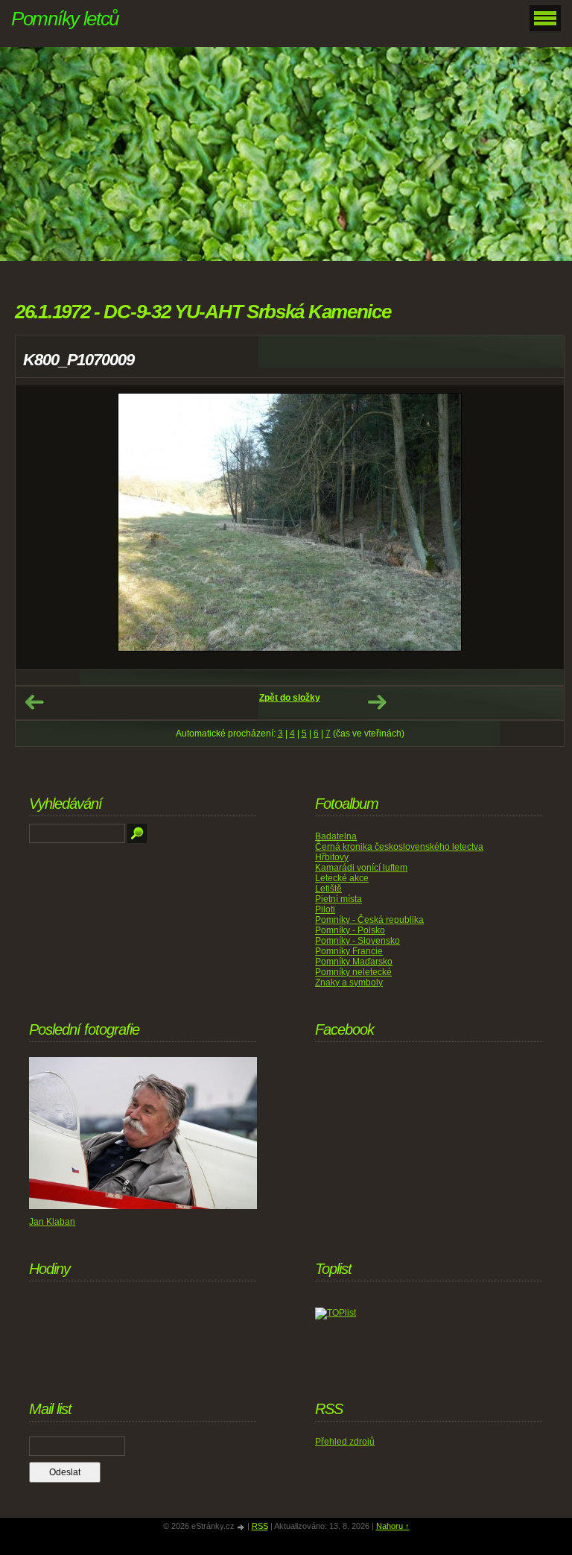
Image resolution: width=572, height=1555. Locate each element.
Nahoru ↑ (393, 1525)
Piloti (325, 909)
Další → (377, 702)
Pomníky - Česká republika (369, 920)
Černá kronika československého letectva (399, 847)
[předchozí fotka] (40, 527)
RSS (260, 1525)
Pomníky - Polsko (350, 930)
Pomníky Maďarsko (354, 961)
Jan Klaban (52, 1222)
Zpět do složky (289, 698)
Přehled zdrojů (345, 1441)
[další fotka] (539, 527)
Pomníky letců (64, 18)
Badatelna (336, 836)
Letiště (328, 888)
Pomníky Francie (349, 951)
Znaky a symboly (349, 982)
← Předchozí (34, 702)
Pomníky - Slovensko (357, 941)
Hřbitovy (332, 857)
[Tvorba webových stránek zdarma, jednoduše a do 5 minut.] (242, 1527)
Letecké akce (342, 878)
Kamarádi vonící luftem (361, 867)
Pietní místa (338, 899)
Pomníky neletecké (353, 972)
